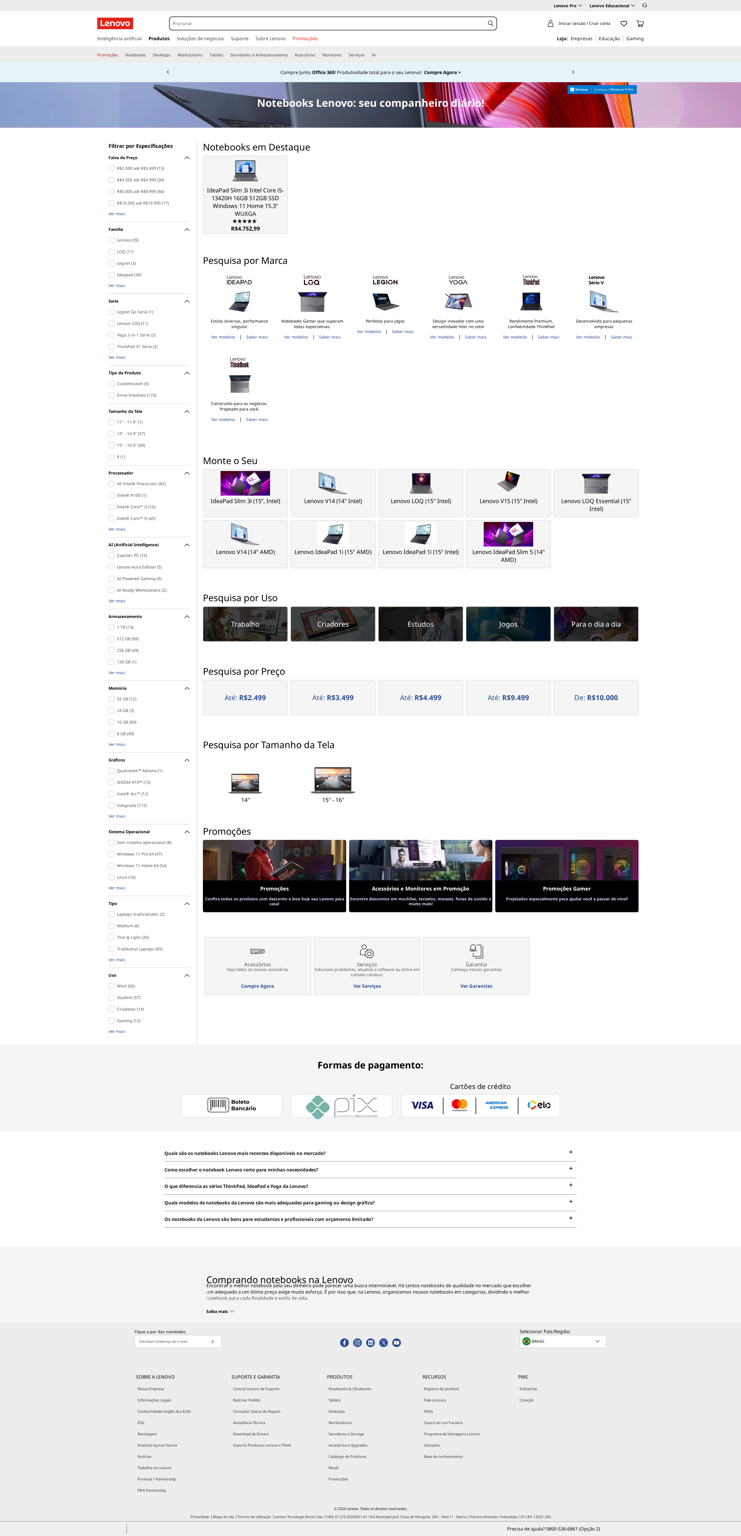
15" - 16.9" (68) (113, 445)
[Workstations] (205, 55)
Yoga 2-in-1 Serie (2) (113, 335)
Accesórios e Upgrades (348, 1445)
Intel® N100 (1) (113, 495)
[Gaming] (646, 38)
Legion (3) (113, 263)
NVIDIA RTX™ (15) (113, 782)
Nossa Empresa (150, 1388)
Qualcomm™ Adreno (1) (113, 771)
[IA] (378, 55)
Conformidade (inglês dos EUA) (164, 1411)
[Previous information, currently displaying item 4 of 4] (167, 72)
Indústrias (528, 1388)
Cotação (527, 1400)
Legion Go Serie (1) (113, 312)
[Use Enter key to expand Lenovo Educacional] (633, 5)
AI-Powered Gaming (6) (113, 579)
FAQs (428, 1411)
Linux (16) (113, 877)
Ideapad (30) (113, 275)
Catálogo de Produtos (347, 1456)
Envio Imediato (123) (113, 395)
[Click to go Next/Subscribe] (212, 1341)
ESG (140, 1422)
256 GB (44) (113, 650)
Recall (333, 1467)
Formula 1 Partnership (156, 1479)
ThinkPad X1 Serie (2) (113, 346)
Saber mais (257, 337)
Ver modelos (223, 337)
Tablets (335, 1400)
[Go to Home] (115, 23)
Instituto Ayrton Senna (157, 1445)
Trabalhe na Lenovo (154, 1467)
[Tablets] (226, 55)
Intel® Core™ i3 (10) (113, 507)
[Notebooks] (148, 55)
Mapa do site (223, 1516)
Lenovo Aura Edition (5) (113, 567)
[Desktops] (173, 55)
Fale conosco (435, 1400)
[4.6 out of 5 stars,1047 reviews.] (245, 221)
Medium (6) (113, 926)
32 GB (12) (113, 699)
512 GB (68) (113, 639)
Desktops (337, 1411)
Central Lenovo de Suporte (256, 1388)
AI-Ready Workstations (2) (113, 590)
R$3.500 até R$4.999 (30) (113, 180)
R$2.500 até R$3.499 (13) (113, 168)
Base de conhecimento (443, 1456)
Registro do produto (441, 1388)
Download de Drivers (251, 1433)
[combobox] (327, 23)
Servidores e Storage (346, 1433)
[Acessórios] (317, 55)
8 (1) (113, 457)
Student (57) (113, 997)
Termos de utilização (254, 1516)
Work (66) (113, 986)
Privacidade (199, 1516)
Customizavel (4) (113, 384)
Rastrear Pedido (247, 1400)
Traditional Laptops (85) (113, 949)
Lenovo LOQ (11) (113, 323)
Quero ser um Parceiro (443, 1422)
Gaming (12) (113, 1021)
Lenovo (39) (113, 240)
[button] (644, 5)
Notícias (144, 1456)
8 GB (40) (113, 734)
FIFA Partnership (151, 1490)
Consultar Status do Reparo (256, 1411)
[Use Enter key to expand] (614, 23)
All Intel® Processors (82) (113, 484)
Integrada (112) (113, 805)
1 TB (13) (113, 627)
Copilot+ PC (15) (113, 555)
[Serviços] (367, 55)
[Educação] (621, 38)
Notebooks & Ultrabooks (350, 1388)
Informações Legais (154, 1400)
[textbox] (563, 1341)
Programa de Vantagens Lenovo (452, 1433)
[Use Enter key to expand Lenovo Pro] (580, 5)
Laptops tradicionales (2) (113, 914)
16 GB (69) (113, 722)
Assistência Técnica (249, 1422)
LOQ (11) (113, 252)
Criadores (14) (113, 1009)
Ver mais (117, 214)
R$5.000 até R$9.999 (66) (113, 191)
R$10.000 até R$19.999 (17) (113, 203)
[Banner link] (370, 72)
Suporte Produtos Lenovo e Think (262, 1445)
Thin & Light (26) (113, 937)
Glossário (432, 1445)
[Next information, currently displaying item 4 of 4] (573, 72)
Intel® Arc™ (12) (113, 794)
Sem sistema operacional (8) (113, 842)
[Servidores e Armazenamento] (290, 55)
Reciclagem (147, 1433)
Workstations (340, 1422)
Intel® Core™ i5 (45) (113, 518)
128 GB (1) (113, 662)
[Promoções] (120, 55)
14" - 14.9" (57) (113, 434)
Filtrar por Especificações (141, 145)
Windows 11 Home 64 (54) (113, 866)
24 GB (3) (113, 710)
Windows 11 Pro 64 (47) (113, 854)
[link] (640, 24)
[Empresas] (594, 38)
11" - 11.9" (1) (113, 422)
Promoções (338, 1479)
